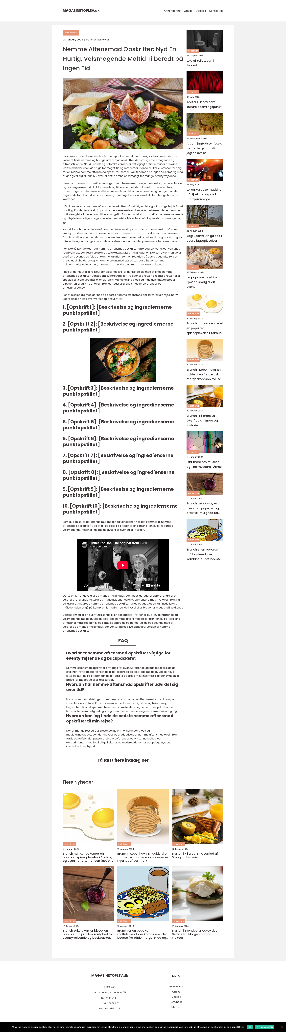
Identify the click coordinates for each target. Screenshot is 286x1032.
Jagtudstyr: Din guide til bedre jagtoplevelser (204, 238)
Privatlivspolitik (265, 1027)
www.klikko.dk (112, 1008)
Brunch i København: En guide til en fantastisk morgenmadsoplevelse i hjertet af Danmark (204, 375)
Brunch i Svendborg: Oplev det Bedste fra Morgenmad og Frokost (194, 934)
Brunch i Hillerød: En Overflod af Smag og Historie (202, 420)
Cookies (201, 11)
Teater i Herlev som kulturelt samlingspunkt (204, 104)
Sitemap (176, 1007)
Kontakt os (216, 11)
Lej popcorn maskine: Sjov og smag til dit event (202, 282)
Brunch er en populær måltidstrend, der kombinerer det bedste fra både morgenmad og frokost (204, 554)
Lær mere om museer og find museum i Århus (204, 464)
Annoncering (172, 11)
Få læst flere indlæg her (123, 760)
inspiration (193, 50)
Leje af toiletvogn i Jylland (200, 62)
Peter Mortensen (100, 39)
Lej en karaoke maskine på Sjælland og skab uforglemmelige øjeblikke (204, 194)
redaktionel (71, 32)
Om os (188, 11)
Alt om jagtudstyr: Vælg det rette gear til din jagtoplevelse (204, 148)
